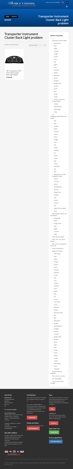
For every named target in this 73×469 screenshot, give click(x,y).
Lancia (56, 155)
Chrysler (56, 51)
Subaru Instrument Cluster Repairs (58, 100)
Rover (55, 89)
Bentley (56, 126)
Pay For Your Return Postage (57, 382)
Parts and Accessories (58, 376)
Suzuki (56, 97)
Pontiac (56, 331)
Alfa (55, 121)
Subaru (56, 355)
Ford (55, 59)
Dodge (56, 54)
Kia (55, 153)
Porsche (56, 181)
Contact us (54, 423)
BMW (55, 48)
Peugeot (56, 81)
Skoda (55, 94)
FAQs (52, 409)
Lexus (55, 158)
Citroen (56, 56)
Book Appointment (56, 441)
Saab (55, 234)
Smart (55, 353)
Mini (55, 172)
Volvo (55, 112)
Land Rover (57, 302)
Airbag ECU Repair (57, 251)
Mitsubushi (57, 321)
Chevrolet (56, 369)
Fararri (56, 147)
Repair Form (54, 432)
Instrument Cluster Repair (59, 40)
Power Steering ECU (58, 248)
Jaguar (56, 64)
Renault (56, 86)
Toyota (56, 104)
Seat (55, 91)
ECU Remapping (56, 379)
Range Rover (57, 83)
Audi (55, 46)
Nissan (56, 78)
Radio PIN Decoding (60, 208)
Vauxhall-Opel (58, 106)
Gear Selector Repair (58, 237)
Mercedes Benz (58, 312)
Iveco (55, 288)
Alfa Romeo (57, 43)
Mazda (56, 73)
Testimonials (32, 417)
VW (55, 205)
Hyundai (56, 150)
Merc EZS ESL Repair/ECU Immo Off (58, 245)
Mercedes (57, 75)
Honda (56, 283)
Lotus (55, 67)
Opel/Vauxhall (58, 326)
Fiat (55, 62)
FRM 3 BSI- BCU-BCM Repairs (57, 240)
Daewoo (56, 270)
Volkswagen (57, 109)
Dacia (55, 137)
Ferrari (56, 275)
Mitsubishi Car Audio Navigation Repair (59, 175)
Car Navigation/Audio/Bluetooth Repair (58, 116)
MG (55, 169)
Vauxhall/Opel (58, 187)
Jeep (55, 161)
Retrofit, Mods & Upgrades (56, 372)
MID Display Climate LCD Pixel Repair (58, 214)
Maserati (56, 70)
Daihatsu (56, 272)
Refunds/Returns (33, 428)
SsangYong (57, 218)
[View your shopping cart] (63, 2)
